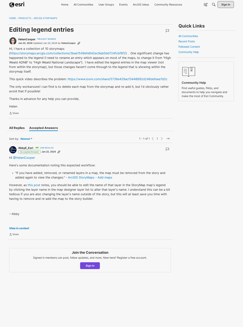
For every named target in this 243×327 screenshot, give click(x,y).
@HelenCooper (24, 158)
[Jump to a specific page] (168, 139)
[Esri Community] (17, 4)
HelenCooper (27, 39)
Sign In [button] (90, 265)
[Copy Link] (79, 43)
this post (34, 185)
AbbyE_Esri (25, 147)
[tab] (17, 128)
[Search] (213, 4)
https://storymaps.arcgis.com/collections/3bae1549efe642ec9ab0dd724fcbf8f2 (68, 53)
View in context (19, 228)
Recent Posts (186, 41)
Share (14, 113)
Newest (25, 139)
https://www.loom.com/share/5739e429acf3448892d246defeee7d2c (117, 79)
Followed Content (189, 46)
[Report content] (167, 30)
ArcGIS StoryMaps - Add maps (90, 177)
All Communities (188, 36)
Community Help (188, 52)
